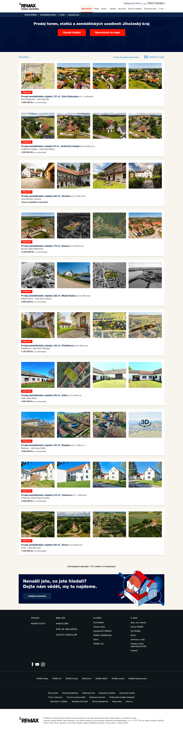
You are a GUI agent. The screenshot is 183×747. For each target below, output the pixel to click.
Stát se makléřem (135, 9)
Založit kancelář (150, 9)
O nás (160, 9)
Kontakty (134, 651)
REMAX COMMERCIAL (102, 635)
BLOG (133, 635)
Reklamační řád (88, 693)
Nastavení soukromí (97, 697)
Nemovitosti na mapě (107, 32)
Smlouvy (129, 701)
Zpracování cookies (127, 693)
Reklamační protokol (107, 693)
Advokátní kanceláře (80, 701)
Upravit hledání (72, 32)
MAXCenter (86, 679)
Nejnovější (24, 57)
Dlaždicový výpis (156, 57)
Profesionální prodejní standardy (122, 697)
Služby (103, 9)
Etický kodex (53, 693)
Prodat (96, 9)
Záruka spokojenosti (100, 701)
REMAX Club (98, 644)
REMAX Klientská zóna (138, 679)
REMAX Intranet (118, 679)
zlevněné (126, 57)
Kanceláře (122, 9)
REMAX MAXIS (101, 679)
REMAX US (56, 679)
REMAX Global (42, 679)
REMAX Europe (72, 679)
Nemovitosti (87, 9)
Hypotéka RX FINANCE (102, 631)
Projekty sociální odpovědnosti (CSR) (138, 645)
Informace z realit (138, 640)
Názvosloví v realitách (59, 701)
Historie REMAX (137, 627)
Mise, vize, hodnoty (138, 623)
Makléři (113, 9)
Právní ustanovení (55, 697)
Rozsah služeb (99, 627)
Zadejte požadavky (37, 596)
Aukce (95, 640)
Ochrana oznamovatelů (76, 697)
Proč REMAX (98, 623)
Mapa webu (117, 701)
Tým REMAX (135, 631)
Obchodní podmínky (70, 693)
